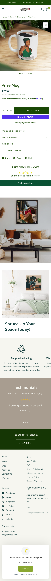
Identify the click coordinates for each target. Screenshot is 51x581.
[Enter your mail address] (46, 512)
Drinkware (21, 17)
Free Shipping (9, 137)
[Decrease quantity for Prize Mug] (4, 110)
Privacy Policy (33, 477)
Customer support (12, 150)
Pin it (30, 158)
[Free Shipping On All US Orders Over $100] (25, 2)
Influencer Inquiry (35, 473)
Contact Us (7, 474)
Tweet (19, 158)
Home (4, 17)
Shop (12, 17)
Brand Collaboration (36, 469)
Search (30, 457)
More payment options (25, 122)
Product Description (14, 131)
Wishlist (5, 478)
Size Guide (7, 144)
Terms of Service (34, 481)
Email (29, 508)
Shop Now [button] (25, 443)
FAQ (28, 465)
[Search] (42, 9)
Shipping (5, 94)
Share (7, 158)
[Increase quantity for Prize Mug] (11, 110)
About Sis (6, 470)
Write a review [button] (25, 183)
